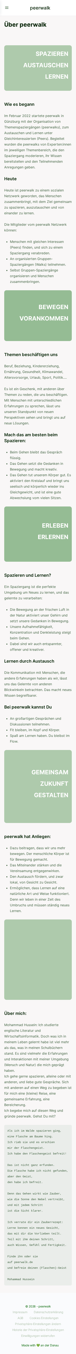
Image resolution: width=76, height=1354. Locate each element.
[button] (38, 1324)
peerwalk (40, 8)
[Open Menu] (6, 7)
